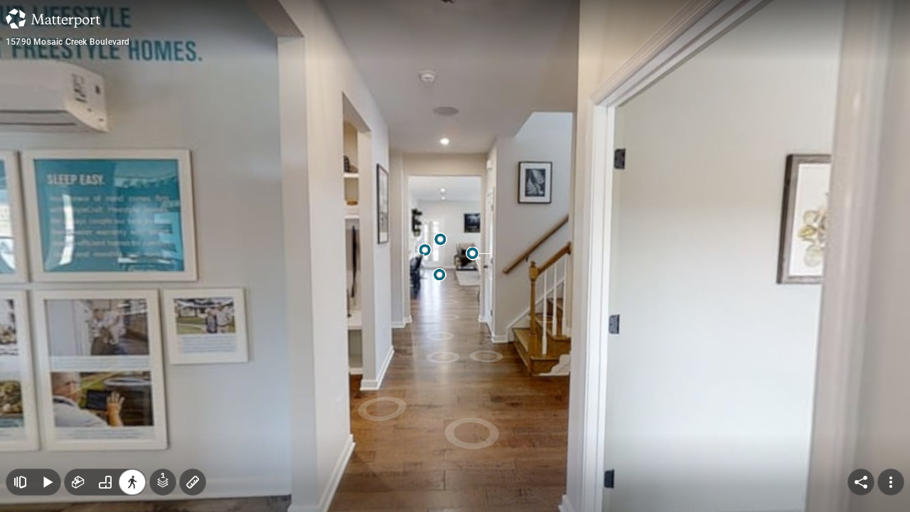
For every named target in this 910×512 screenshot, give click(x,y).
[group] (105, 482)
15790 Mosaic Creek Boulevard (68, 42)
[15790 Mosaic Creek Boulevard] (455, 256)
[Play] (47, 482)
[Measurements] (192, 482)
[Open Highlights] (20, 482)
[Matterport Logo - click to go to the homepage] (53, 18)
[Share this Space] (860, 482)
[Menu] (890, 482)
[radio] (78, 482)
